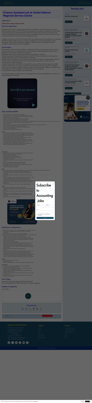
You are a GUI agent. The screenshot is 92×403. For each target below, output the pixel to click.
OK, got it (87, 401)
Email (37, 209)
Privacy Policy (36, 401)
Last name (47, 204)
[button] (53, 184)
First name (38, 204)
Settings (82, 401)
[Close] (90, 401)
